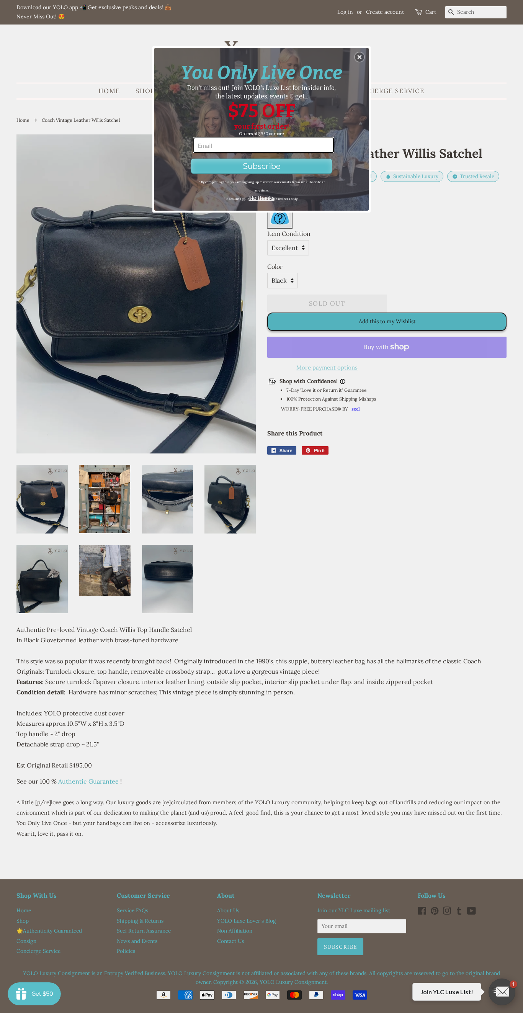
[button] (359, 57)
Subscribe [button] (262, 166)
